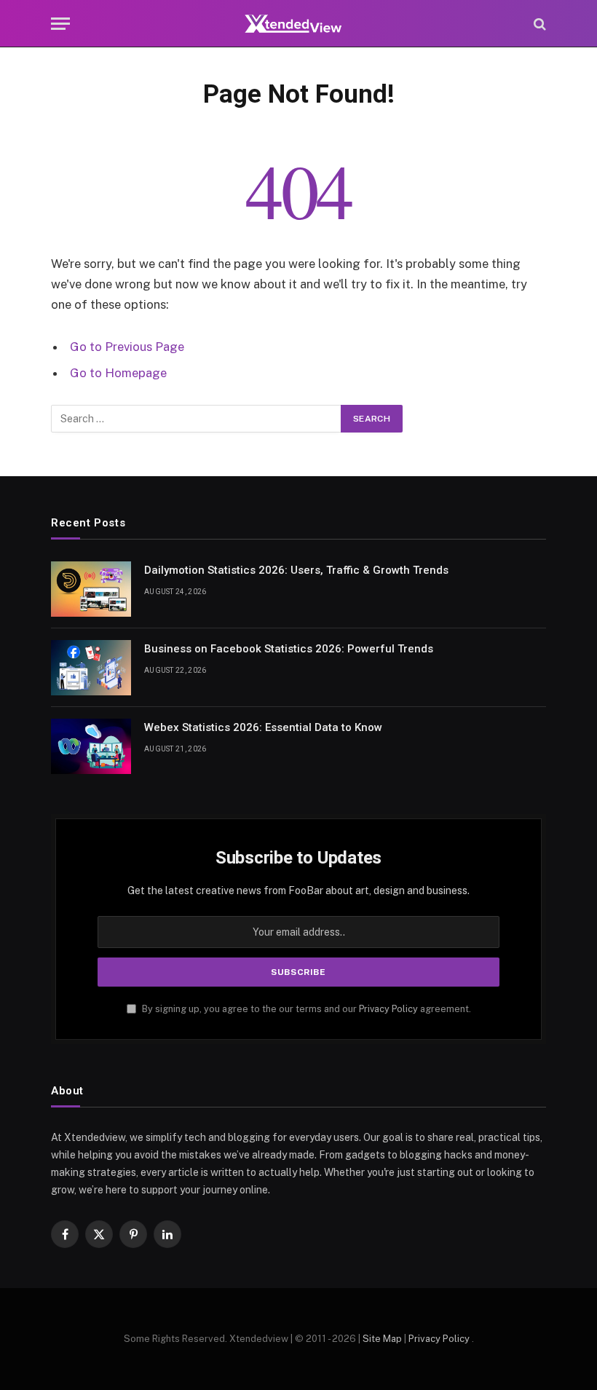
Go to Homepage (118, 373)
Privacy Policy (388, 1008)
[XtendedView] (298, 23)
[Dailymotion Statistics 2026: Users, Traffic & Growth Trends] (91, 589)
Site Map (382, 1338)
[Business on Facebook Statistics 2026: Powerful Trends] (91, 667)
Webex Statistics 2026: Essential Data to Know (263, 727)
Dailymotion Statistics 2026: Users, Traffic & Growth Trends (296, 570)
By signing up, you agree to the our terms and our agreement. (305, 1008)
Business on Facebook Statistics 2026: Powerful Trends (288, 648)
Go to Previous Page (127, 346)
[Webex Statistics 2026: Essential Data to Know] (91, 746)
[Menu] (60, 23)
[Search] (538, 23)
